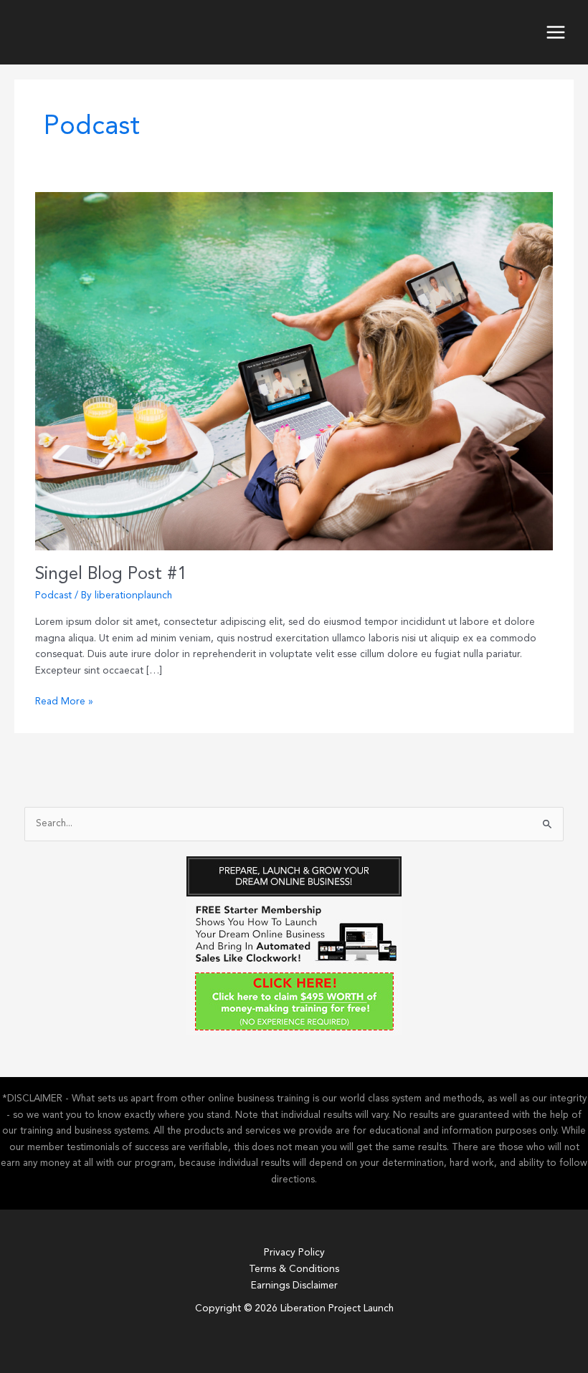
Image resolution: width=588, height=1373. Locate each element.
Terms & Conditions (294, 1269)
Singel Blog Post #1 (110, 574)
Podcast (53, 596)
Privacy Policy (294, 1253)
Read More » (64, 704)
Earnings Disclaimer (294, 1286)
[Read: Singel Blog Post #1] (294, 362)
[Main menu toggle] (556, 32)
